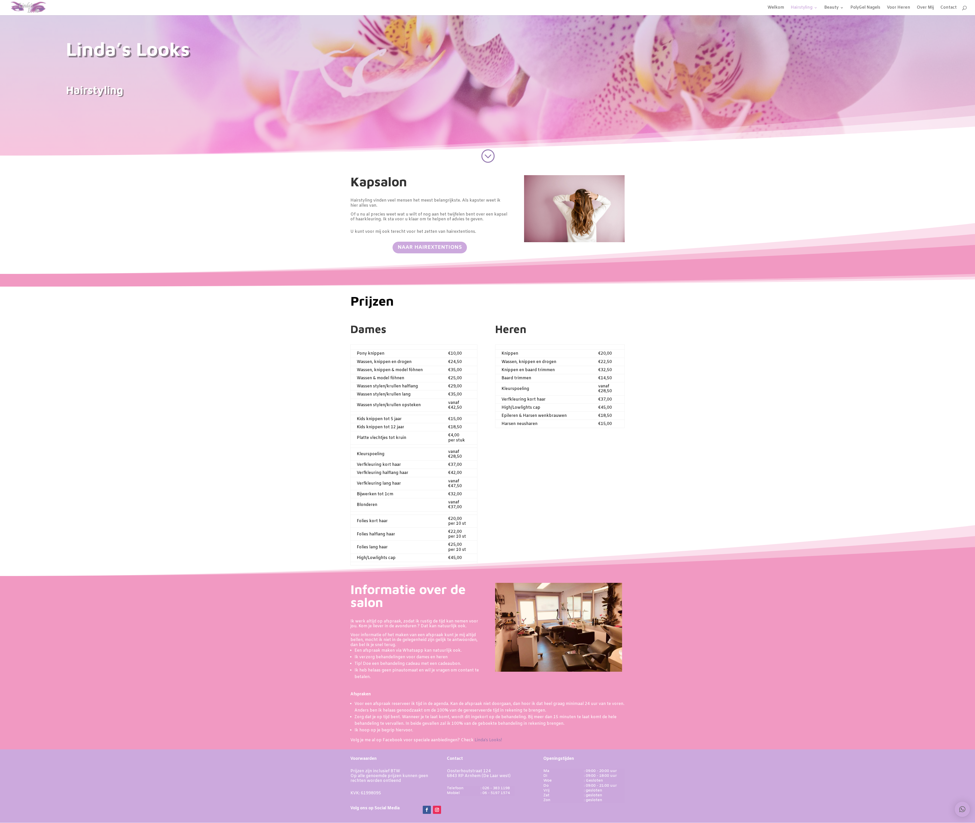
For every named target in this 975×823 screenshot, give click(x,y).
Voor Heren (898, 8)
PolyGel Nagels (865, 8)
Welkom (776, 8)
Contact (948, 8)
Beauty (831, 8)
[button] (962, 809)
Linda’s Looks (128, 49)
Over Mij (925, 8)
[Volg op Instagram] (437, 810)
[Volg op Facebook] (427, 810)
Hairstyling (801, 8)
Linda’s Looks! (488, 740)
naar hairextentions (430, 247)
